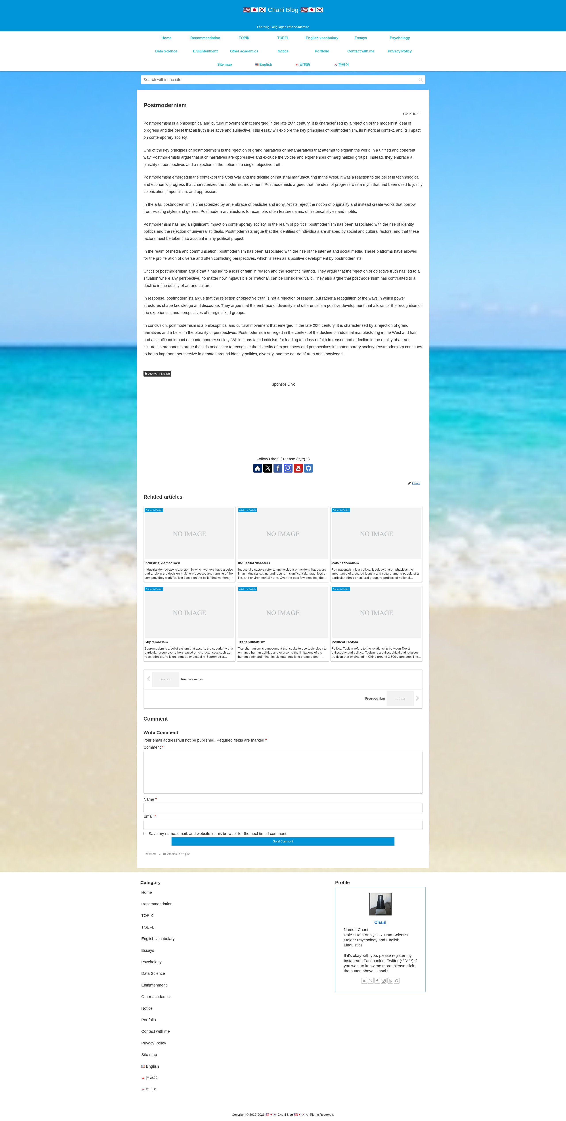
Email (149, 816)
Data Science (153, 973)
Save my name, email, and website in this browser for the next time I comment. (218, 833)
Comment (153, 747)
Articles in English (159, 373)
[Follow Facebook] (277, 468)
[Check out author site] (257, 468)
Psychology (151, 962)
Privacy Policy (153, 1043)
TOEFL (147, 927)
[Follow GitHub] (308, 468)
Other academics (156, 996)
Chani (380, 922)
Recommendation (156, 904)
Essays (147, 950)
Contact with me (155, 1031)
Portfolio (148, 1020)
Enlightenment (154, 985)
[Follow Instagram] (288, 468)
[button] (420, 79)
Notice (147, 1008)
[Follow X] (267, 468)
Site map (149, 1054)
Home (146, 892)
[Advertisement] (283, 419)
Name (150, 799)
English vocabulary (158, 938)
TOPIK (147, 915)
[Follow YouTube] (298, 468)
